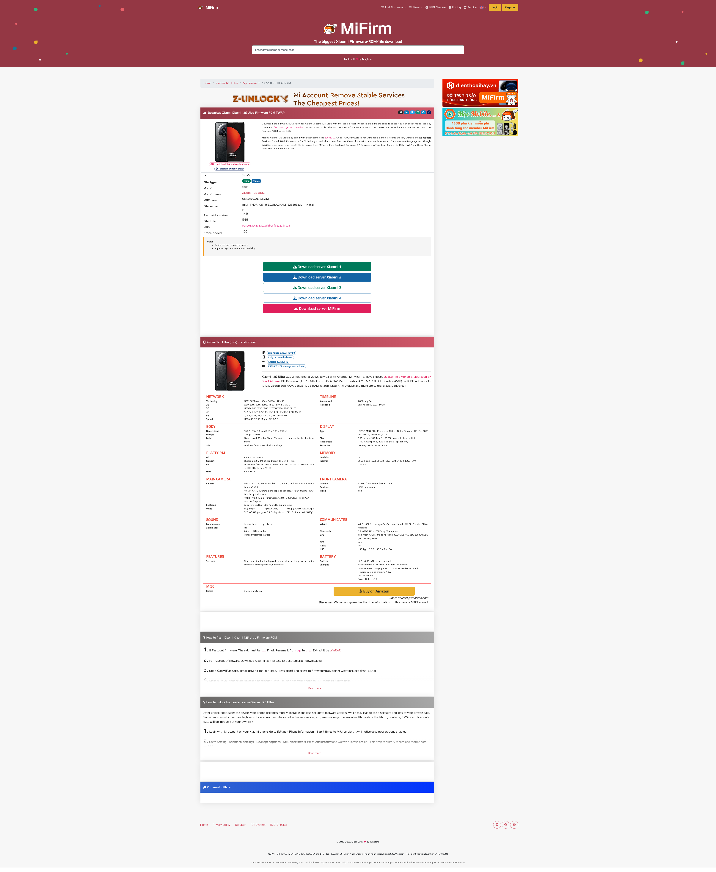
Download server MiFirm (319, 308)
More (416, 7)
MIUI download (306, 862)
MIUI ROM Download (334, 862)
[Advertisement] (352, 161)
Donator (240, 824)
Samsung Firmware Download (396, 862)
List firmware (394, 7)
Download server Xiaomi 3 (319, 287)
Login (495, 7)
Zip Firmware (251, 83)
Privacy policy (221, 824)
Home (207, 83)
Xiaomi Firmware (259, 862)
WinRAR (335, 650)
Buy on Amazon (375, 591)
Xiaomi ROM (352, 862)
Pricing (456, 7)
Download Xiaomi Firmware (283, 862)
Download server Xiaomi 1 (319, 266)
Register (510, 7)
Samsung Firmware (370, 862)
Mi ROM (319, 862)
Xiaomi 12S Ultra (227, 83)
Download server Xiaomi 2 (319, 277)
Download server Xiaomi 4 (319, 298)
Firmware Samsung (423, 862)
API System (258, 824)
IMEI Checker (437, 7)
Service (472, 7)
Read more (314, 688)
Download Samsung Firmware (449, 862)
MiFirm (211, 7)
